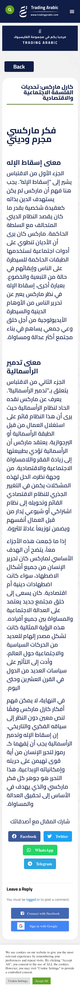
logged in (33, 899)
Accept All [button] (41, 981)
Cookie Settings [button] (18, 981)
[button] (9, 9)
